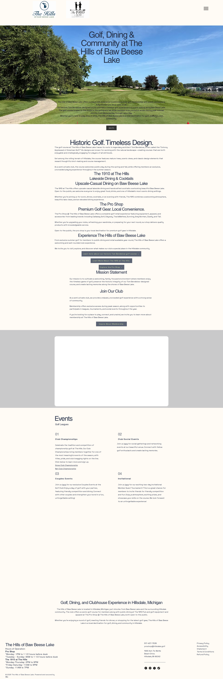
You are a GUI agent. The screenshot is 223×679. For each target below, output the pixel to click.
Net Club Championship (65, 468)
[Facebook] (145, 668)
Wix (6, 677)
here (64, 484)
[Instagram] (150, 668)
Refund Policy (203, 654)
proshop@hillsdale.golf (154, 646)
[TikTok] (158, 668)
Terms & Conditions (205, 651)
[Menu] (205, 8)
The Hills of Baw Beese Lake (29, 644)
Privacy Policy (203, 643)
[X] (154, 668)
